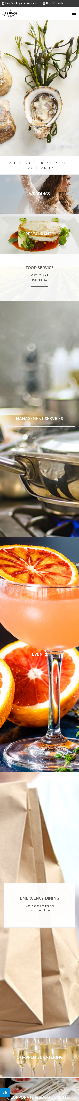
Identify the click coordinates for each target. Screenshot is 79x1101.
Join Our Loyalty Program (20, 3)
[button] (74, 15)
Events (39, 654)
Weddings (39, 194)
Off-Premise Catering (40, 1057)
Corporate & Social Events (39, 1097)
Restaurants (39, 234)
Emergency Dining (39, 898)
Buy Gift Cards (54, 3)
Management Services (39, 418)
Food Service (40, 268)
